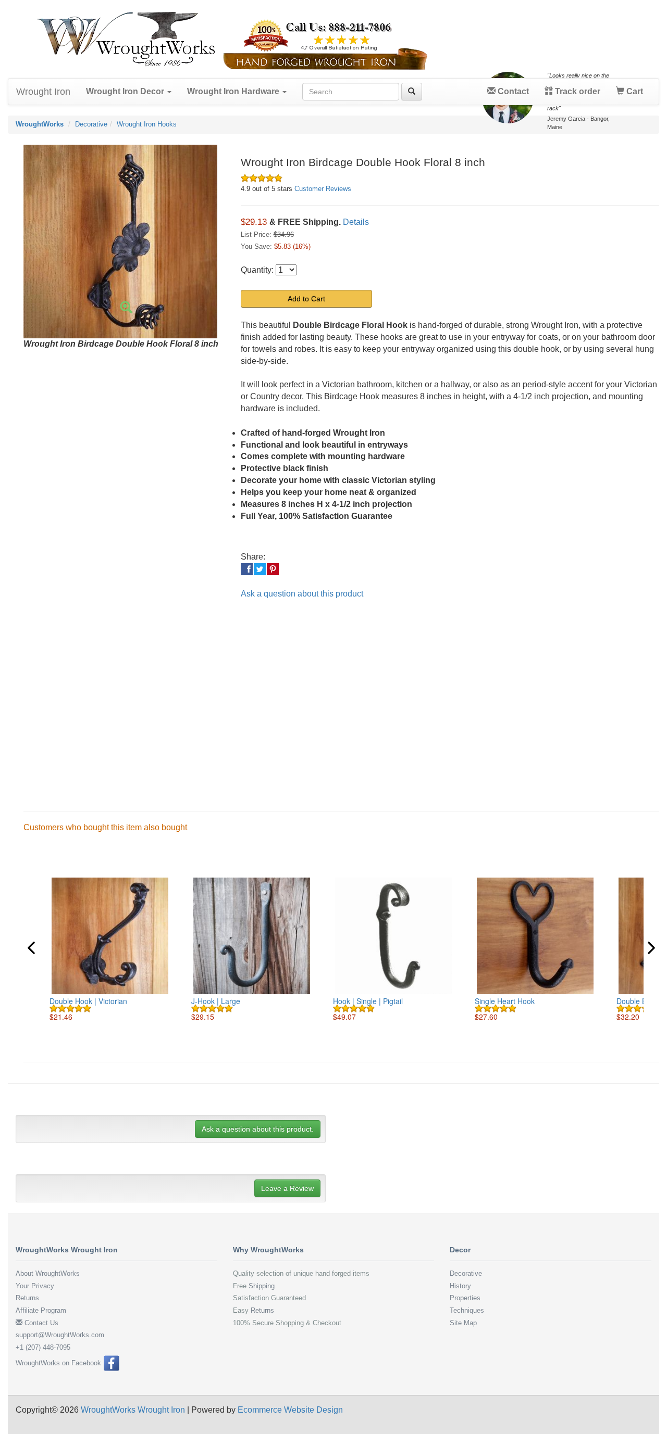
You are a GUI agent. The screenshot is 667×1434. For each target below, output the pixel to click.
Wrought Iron (43, 91)
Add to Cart (306, 299)
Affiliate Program (41, 1310)
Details (356, 222)
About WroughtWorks (48, 1273)
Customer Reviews (322, 189)
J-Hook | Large (215, 1001)
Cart (633, 91)
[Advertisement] (328, 696)
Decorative (91, 124)
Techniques (467, 1310)
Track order (576, 91)
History (460, 1286)
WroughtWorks (40, 124)
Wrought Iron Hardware (234, 91)
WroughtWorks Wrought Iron (133, 1409)
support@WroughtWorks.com (60, 1335)
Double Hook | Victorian (88, 1001)
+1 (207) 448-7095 (43, 1347)
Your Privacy (35, 1286)
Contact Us (40, 1323)
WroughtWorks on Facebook (59, 1363)
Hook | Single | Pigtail (368, 1001)
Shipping (262, 1286)
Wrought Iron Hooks (147, 124)
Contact (512, 91)
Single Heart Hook (505, 1001)
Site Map (463, 1323)
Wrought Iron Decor (126, 91)
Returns (27, 1298)
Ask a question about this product (302, 593)
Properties (465, 1298)
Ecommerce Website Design (290, 1409)
